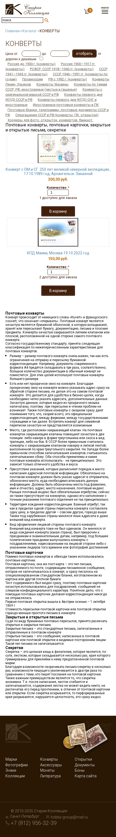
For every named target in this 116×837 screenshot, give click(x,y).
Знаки (10, 770)
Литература (50, 776)
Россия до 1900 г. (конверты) (32, 64)
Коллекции (15, 776)
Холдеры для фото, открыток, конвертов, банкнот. (50, 120)
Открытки (83, 759)
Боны (79, 770)
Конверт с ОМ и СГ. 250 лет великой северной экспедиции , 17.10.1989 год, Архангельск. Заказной (58, 171)
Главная (12, 31)
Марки (11, 759)
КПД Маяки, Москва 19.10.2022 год (58, 253)
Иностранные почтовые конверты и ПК (66, 105)
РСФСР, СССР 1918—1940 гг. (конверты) (62, 69)
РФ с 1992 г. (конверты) (67, 79)
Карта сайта (86, 776)
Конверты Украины (52, 84)
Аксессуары (51, 765)
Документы (85, 765)
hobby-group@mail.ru (69, 817)
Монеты (47, 770)
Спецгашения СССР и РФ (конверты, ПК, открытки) (56, 115)
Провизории (32, 79)
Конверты (49, 759)
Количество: (58, 188)
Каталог (29, 31)
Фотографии (16, 765)
